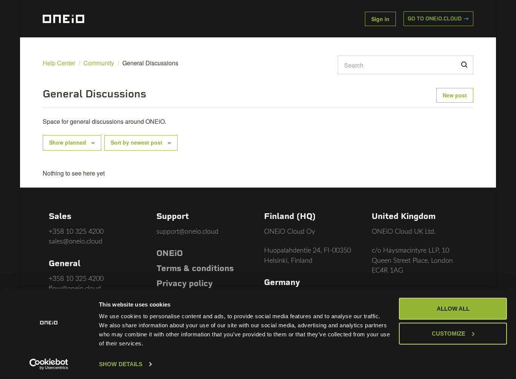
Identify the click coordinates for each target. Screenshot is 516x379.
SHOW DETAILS (120, 364)
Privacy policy (184, 283)
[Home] (63, 19)
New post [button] (455, 95)
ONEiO (169, 253)
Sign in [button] (380, 19)
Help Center (59, 63)
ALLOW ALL (453, 308)
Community (98, 63)
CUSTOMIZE (448, 333)
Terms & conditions (195, 268)
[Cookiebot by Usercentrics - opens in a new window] (49, 364)
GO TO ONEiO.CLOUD (435, 18)
